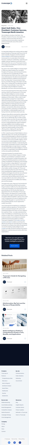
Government (19, 380)
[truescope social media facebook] (20, 442)
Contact (4, 431)
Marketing (18, 378)
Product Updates (20, 409)
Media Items (5, 395)
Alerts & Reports (6, 383)
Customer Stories (20, 407)
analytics (4, 228)
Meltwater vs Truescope (21, 412)
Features (4, 375)
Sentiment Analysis (6, 385)
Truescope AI (5, 373)
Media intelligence (6, 56)
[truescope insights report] (14, 271)
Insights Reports (19, 405)
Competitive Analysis (7, 409)
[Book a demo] (14, 360)
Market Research (6, 412)
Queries (4, 393)
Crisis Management (6, 417)
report (10, 222)
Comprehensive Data (7, 378)
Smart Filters (5, 388)
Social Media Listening (7, 405)
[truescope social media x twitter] (14, 442)
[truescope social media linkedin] (9, 442)
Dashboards (5, 390)
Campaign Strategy (6, 414)
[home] (7, 3)
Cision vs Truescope (20, 414)
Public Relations (19, 375)
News (3, 429)
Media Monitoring (6, 402)
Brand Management (6, 407)
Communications (20, 373)
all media (17, 220)
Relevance (4, 380)
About (3, 426)
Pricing (3, 424)
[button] (26, 3)
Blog (17, 402)
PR (2, 136)
